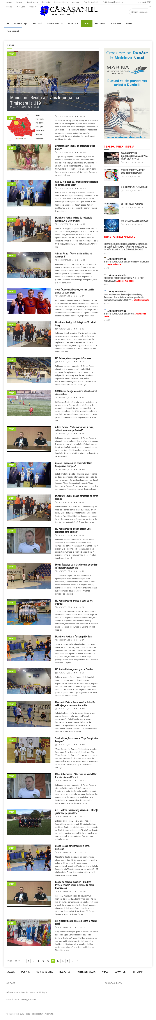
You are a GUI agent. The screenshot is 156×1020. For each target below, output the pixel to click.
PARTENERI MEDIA (86, 972)
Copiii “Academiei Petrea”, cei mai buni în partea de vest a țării (74, 291)
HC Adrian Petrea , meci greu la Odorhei (74, 669)
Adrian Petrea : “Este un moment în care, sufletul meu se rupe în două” (74, 429)
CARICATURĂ (13, 31)
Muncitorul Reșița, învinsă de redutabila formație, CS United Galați (73, 219)
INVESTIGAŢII (20, 23)
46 (63, 961)
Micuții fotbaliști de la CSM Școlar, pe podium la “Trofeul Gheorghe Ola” (76, 566)
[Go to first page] (28, 961)
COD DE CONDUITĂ (113, 983)
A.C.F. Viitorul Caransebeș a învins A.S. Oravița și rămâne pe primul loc (76, 812)
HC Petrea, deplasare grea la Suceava (73, 358)
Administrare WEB (141, 1014)
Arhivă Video (32, 2)
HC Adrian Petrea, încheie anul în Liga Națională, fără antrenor (72, 530)
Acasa (9, 2)
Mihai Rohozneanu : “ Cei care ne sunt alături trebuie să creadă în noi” (76, 776)
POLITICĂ (37, 23)
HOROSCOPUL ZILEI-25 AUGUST (135, 220)
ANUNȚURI (120, 972)
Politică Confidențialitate (113, 2)
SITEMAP (138, 972)
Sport (11, 54)
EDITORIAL (100, 23)
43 (48, 961)
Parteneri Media (61, 2)
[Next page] (67, 961)
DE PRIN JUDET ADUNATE (132, 204)
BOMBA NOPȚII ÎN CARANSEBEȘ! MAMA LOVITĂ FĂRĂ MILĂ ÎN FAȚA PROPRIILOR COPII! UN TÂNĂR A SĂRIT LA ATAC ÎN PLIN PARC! (135, 159)
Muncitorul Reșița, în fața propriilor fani (73, 636)
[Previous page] (38, 961)
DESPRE (25, 972)
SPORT (86, 23)
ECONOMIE (116, 23)
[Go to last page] (77, 961)
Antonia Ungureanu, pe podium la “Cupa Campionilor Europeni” (73, 465)
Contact (32, 7)
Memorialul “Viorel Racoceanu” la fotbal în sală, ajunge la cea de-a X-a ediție (75, 704)
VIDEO (105, 972)
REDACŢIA (64, 972)
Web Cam (21, 7)
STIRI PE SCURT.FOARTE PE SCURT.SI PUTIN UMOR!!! (133, 171)
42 (43, 961)
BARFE (129, 23)
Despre (19, 2)
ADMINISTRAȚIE (54, 23)
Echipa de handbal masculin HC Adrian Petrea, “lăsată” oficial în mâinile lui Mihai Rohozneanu (74, 885)
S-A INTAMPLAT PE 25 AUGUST (135, 187)
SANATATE (73, 23)
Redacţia (46, 2)
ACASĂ (10, 972)
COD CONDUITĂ (44, 972)
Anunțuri (75, 2)
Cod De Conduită (91, 2)
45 (58, 961)
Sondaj (9, 7)
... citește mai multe (116, 259)
